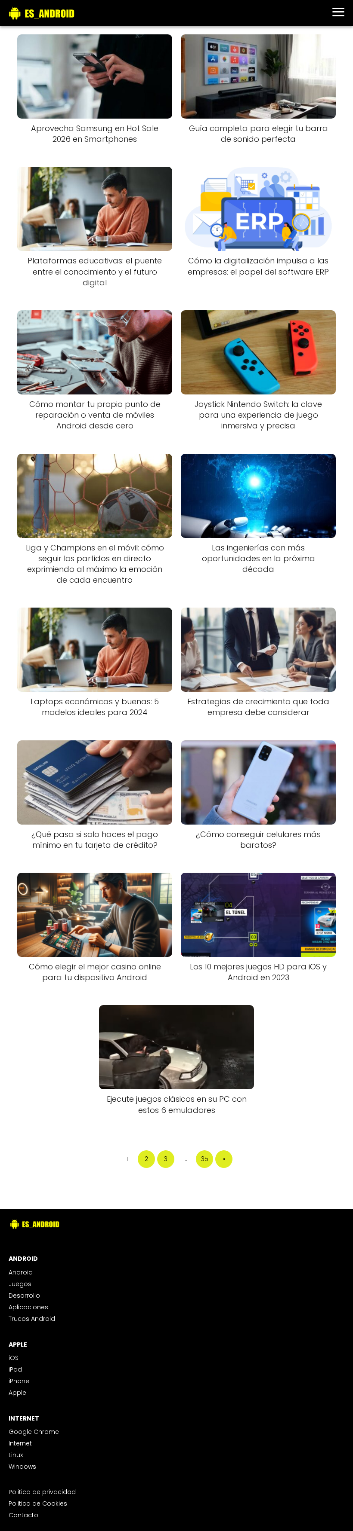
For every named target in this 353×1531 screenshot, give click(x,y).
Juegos (20, 1284)
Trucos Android (32, 1318)
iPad (15, 1369)
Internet (20, 1443)
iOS (14, 1358)
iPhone (19, 1381)
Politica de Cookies (38, 1503)
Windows (22, 1466)
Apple (17, 1392)
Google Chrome (34, 1431)
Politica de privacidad (42, 1492)
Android (21, 1272)
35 (204, 1159)
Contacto (23, 1515)
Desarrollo (24, 1295)
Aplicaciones (28, 1307)
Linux (16, 1455)
